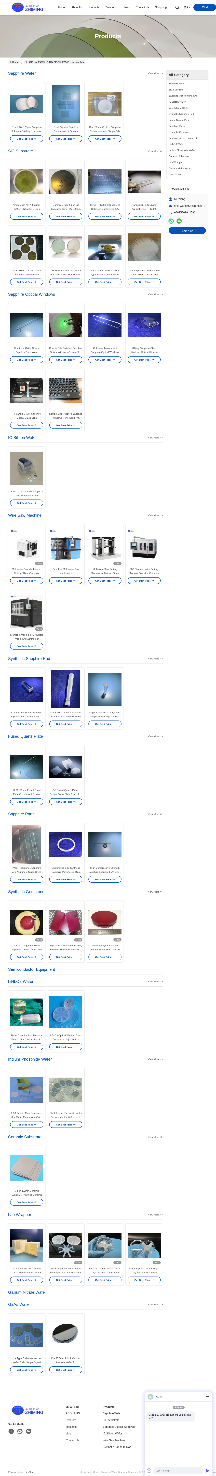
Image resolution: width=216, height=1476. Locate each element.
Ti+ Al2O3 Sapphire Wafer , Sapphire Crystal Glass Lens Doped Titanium (26, 949)
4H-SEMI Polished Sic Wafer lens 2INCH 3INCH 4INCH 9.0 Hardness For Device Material (66, 274)
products (94, 7)
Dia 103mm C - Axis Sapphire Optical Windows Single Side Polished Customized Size (105, 131)
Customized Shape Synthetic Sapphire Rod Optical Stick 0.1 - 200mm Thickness (26, 716)
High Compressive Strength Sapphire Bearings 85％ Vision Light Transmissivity (105, 871)
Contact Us (72, 1440)
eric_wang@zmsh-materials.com (193, 205)
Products (71, 1420)
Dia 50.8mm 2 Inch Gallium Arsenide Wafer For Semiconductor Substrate (65, 1362)
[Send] (207, 1470)
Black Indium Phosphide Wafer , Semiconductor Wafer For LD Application (66, 1117)
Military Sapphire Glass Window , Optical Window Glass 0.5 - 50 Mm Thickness (144, 352)
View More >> (155, 73)
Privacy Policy (15, 1472)
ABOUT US (73, 1413)
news (126, 7)
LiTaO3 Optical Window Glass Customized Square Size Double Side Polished (66, 1039)
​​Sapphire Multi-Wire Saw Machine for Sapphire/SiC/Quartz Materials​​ (66, 573)
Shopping (161, 7)
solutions (111, 7)
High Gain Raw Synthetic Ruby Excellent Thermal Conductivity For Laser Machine (65, 949)
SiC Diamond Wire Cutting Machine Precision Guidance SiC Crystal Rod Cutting (144, 573)
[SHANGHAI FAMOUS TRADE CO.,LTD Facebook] (11, 1431)
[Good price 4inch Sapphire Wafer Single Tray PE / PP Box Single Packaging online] (144, 1245)
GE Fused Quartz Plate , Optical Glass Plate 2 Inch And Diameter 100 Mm (66, 794)
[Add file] (149, 1470)
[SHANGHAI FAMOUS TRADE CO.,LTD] (26, 7)
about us (77, 7)
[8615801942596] (20, 1431)
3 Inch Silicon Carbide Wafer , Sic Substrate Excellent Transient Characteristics (27, 274)
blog (68, 1433)
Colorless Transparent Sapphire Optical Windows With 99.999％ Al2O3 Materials (105, 352)
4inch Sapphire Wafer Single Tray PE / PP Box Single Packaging (144, 1272)
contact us (142, 7)
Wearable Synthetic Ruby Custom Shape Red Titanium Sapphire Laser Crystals (105, 949)
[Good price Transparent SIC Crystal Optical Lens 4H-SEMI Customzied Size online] (144, 181)
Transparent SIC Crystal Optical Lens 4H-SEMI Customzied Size (144, 209)
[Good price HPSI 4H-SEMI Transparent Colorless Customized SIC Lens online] (105, 181)
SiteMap (29, 1472)
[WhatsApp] (171, 221)
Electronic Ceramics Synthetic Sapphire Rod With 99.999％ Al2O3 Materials (66, 716)
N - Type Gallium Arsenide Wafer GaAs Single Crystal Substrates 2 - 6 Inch (27, 1362)
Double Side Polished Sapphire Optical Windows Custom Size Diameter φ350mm (65, 352)
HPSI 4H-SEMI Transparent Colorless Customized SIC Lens (105, 209)
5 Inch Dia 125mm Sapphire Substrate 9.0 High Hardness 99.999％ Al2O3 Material (26, 131)
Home (61, 7)
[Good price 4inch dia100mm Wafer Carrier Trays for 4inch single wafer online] (105, 1245)
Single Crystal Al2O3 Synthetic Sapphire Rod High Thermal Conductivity (105, 716)
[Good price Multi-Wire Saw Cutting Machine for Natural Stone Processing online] (105, 545)
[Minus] (208, 1397)
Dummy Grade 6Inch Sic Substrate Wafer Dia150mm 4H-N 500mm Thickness (66, 209)
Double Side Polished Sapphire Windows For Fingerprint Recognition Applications (65, 417)
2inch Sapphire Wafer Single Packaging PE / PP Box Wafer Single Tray (66, 1272)
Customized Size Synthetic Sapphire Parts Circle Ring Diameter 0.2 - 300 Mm (66, 871)
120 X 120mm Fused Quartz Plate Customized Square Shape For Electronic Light (26, 794)
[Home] (26, 1414)
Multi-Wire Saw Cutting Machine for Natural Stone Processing (105, 573)
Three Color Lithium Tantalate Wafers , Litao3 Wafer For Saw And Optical (26, 1039)
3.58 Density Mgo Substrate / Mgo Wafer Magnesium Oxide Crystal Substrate (27, 1117)
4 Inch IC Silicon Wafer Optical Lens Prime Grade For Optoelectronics (27, 495)
